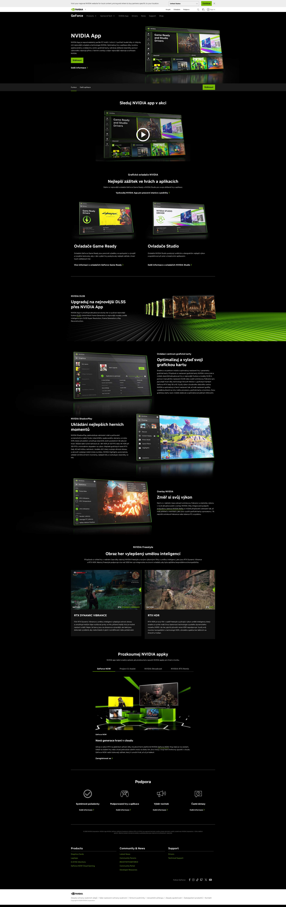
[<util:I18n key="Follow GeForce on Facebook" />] (189, 879)
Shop (161, 16)
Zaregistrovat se (104, 758)
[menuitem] (91, 9)
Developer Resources (128, 870)
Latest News (125, 854)
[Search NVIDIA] (198, 9)
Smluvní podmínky (137, 898)
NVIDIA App (123, 16)
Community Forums (128, 858)
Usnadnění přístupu (155, 898)
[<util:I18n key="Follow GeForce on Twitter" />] (206, 879)
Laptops (74, 858)
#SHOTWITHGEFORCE (129, 862)
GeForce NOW (163, 747)
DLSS (79, 315)
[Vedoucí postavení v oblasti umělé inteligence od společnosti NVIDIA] (77, 9)
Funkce (74, 87)
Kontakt (208, 898)
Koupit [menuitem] (168, 9)
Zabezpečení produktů (193, 898)
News (143, 16)
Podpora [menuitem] (186, 9)
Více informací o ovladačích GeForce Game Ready (98, 265)
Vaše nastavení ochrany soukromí (113, 898)
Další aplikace (85, 87)
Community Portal (127, 866)
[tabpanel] (143, 720)
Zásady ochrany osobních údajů (84, 898)
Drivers (135, 16)
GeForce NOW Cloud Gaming (83, 866)
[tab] (104, 669)
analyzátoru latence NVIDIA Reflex (170, 509)
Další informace (86, 810)
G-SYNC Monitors (78, 862)
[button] (203, 10)
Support (152, 16)
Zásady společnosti (174, 898)
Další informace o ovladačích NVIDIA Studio (169, 265)
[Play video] (143, 134)
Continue (206, 3)
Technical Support (175, 858)
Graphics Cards (77, 854)
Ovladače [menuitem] (177, 9)
